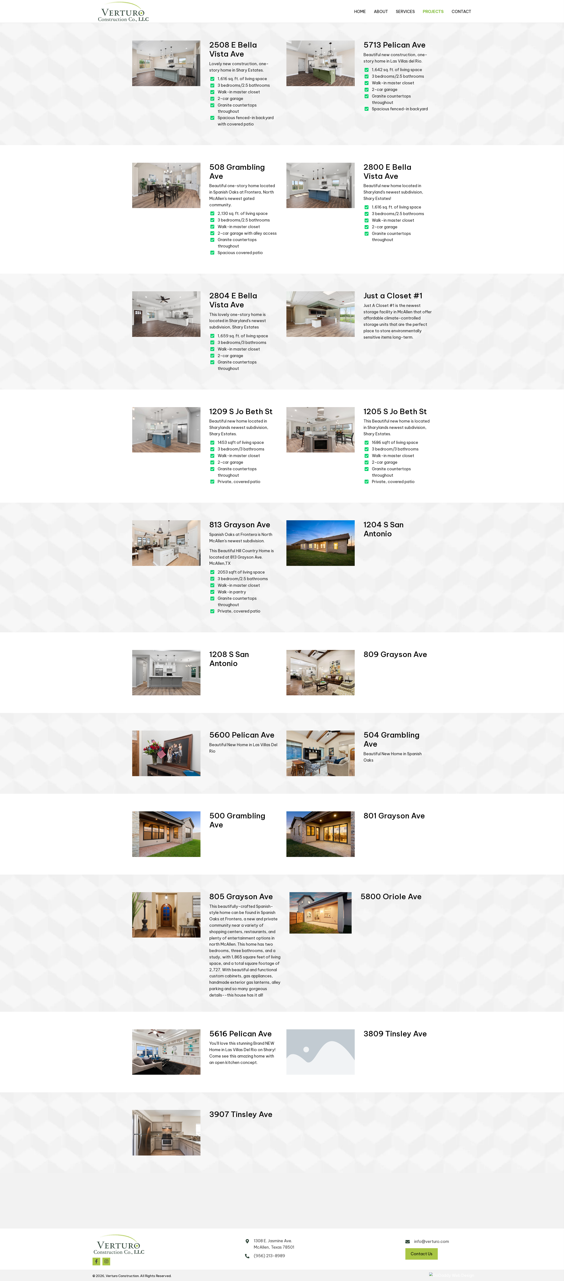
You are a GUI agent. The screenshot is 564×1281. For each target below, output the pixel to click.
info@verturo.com (431, 1241)
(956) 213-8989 (269, 1255)
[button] (96, 1261)
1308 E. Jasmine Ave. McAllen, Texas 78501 (274, 1244)
